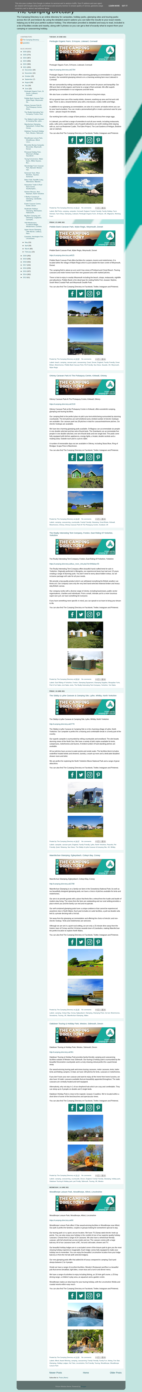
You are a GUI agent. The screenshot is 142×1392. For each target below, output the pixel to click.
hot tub (107, 1013)
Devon (82, 1179)
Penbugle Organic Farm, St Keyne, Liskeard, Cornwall (73, 41)
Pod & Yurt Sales (55, 685)
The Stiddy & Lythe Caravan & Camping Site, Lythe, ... (34, 120)
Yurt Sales (112, 685)
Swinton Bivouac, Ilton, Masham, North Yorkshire (34, 192)
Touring (60, 1015)
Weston (101, 1181)
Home (86, 1372)
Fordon (75, 682)
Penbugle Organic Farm (87, 214)
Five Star (116, 1360)
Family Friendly (95, 211)
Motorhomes (59, 365)
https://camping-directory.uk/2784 (62, 70)
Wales (86, 1015)
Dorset (94, 362)
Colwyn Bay (66, 1013)
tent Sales (65, 685)
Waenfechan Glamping (75, 1015)
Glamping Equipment (86, 682)
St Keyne (100, 214)
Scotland (102, 525)
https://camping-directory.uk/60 (61, 1220)
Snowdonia (53, 1015)
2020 (25, 256)
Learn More (114, 6)
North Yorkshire (100, 844)
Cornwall (80, 211)
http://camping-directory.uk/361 (61, 1052)
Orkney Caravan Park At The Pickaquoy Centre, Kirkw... (33, 107)
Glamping (68, 214)
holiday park (116, 1179)
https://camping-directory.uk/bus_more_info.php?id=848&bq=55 (74, 564)
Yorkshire (104, 685)
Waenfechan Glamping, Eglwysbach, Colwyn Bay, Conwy (74, 855)
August (27, 82)
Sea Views (97, 365)
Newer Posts (55, 1372)
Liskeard (75, 214)
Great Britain (104, 522)
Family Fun (103, 1360)
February (28, 252)
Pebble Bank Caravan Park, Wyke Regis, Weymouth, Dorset (76, 227)
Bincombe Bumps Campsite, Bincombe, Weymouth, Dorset (34, 147)
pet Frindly (77, 1181)
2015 (25, 271)
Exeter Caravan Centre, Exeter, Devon (32, 204)
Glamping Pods (98, 1013)
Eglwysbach (80, 1013)
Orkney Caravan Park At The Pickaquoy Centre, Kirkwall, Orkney (78, 376)
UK (105, 214)
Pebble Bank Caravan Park (74, 365)
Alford (57, 1360)
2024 (25, 58)
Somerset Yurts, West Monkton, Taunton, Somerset (32, 175)
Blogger (83, 1386)
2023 (25, 61)
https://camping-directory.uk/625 (61, 255)
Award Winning (65, 1360)
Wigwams (110, 214)
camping (66, 211)
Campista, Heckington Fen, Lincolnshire (33, 237)
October (28, 76)
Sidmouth (85, 1181)
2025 (25, 55)
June (27, 88)
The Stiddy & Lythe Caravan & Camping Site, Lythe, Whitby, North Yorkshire (82, 696)
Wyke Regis (53, 367)
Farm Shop (60, 214)
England (87, 211)
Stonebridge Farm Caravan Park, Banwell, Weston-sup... (34, 168)
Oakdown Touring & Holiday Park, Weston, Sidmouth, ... (34, 133)
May (26, 242)
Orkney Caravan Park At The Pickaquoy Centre (81, 525)
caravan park (71, 362)
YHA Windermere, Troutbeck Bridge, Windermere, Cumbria (33, 224)
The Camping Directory (31, 40)
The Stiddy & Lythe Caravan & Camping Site (91, 847)
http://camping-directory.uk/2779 (61, 724)
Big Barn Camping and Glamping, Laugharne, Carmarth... (33, 217)
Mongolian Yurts (114, 682)
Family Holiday (107, 211)
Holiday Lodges (62, 1363)
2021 (25, 67)
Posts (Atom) (63, 1377)
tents (71, 685)
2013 (25, 277)
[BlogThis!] (98, 208)
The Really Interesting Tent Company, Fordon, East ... (33, 114)
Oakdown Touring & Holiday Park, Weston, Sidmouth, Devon (76, 1024)
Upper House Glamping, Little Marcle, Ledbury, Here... (33, 231)
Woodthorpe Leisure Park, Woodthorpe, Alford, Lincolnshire (75, 1192)
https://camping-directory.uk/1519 (62, 404)
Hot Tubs (72, 1363)
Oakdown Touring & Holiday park (60, 1181)
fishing (110, 1360)
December (29, 70)
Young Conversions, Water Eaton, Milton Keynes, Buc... (33, 161)
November (29, 73)
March (27, 249)
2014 (25, 274)
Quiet (58, 847)
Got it (125, 6)
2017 (25, 265)
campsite (73, 211)
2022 (25, 64)
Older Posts (116, 1372)
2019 (25, 259)
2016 (25, 268)
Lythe (92, 844)
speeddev (26, 43)
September (29, 79)
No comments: (86, 208)
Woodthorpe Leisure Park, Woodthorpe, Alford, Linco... (33, 140)
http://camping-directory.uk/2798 (61, 884)
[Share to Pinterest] (105, 208)
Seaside (104, 365)
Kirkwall (112, 522)
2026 (25, 52)
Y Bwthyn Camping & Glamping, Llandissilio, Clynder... (33, 198)
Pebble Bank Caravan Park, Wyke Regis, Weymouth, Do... (34, 100)
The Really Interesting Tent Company (87, 685)
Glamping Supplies (100, 682)
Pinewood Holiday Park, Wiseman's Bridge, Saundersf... (32, 154)
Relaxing (64, 847)
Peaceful (110, 844)
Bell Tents (58, 211)
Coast (89, 362)
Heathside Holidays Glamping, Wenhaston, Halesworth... (33, 210)
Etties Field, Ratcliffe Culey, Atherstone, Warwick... (33, 181)
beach (57, 362)
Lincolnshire (80, 1363)
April (26, 245)
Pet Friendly (88, 365)
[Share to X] (100, 208)
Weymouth (115, 365)
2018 (25, 262)
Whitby (113, 847)
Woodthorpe (105, 1363)
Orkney (61, 525)
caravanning (81, 362)
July (26, 85)
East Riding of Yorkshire (63, 682)
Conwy (73, 1013)
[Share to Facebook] (103, 208)
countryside (75, 522)
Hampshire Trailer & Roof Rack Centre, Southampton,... (33, 187)
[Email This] (96, 208)
